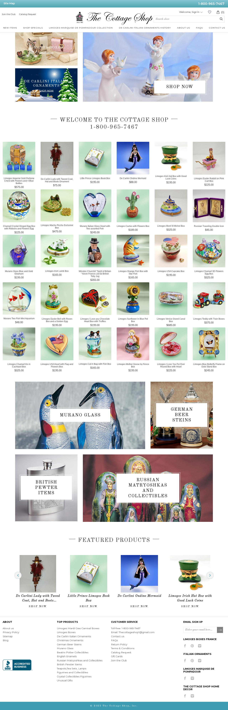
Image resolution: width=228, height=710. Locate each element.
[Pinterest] (192, 645)
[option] (37, 581)
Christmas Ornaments (70, 640)
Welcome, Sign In (189, 12)
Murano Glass (80, 415)
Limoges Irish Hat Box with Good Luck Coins (190, 598)
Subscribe (220, 630)
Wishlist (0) (209, 12)
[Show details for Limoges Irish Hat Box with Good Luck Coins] (190, 573)
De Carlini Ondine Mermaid (139, 595)
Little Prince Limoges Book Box (89, 598)
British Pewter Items (46, 487)
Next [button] (210, 575)
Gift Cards (117, 656)
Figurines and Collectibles (72, 672)
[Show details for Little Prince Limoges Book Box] (88, 573)
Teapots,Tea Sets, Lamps (71, 668)
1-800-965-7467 (211, 4)
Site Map (9, 3)
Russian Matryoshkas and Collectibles (148, 488)
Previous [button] (18, 575)
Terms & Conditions (122, 648)
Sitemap (8, 636)
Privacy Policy (11, 632)
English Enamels (67, 656)
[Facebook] (185, 645)
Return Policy (119, 644)
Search (221, 18)
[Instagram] (199, 645)
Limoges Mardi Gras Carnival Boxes (78, 628)
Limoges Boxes (66, 632)
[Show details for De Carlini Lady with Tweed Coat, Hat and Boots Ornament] (37, 573)
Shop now (46, 52)
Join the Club (8, 14)
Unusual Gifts (64, 680)
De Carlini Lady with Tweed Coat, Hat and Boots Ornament (38, 598)
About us (8, 628)
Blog (5, 640)
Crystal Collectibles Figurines (74, 676)
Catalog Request (27, 14)
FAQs (114, 640)
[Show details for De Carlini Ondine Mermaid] (139, 573)
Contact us (117, 636)
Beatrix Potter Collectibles (72, 652)
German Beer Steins (182, 415)
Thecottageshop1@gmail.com (136, 632)
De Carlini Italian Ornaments (74, 636)
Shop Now (46, 90)
